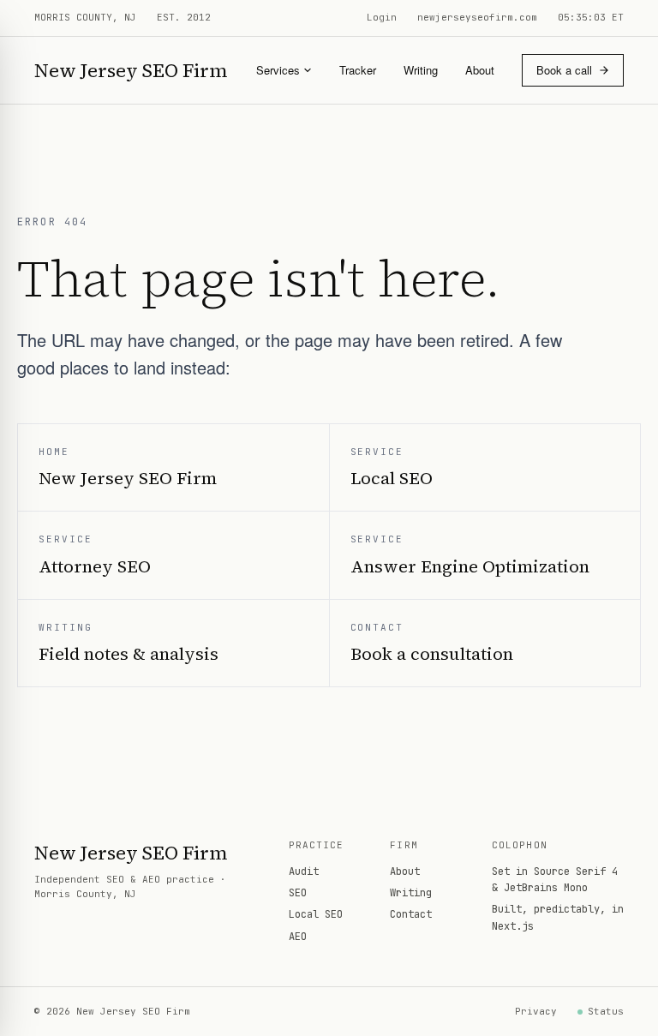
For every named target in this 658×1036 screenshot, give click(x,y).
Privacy (536, 1011)
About (479, 70)
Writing (421, 70)
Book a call (564, 70)
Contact (411, 914)
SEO (298, 893)
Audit (304, 871)
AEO (298, 936)
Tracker (357, 70)
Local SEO (316, 914)
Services (278, 70)
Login (382, 17)
